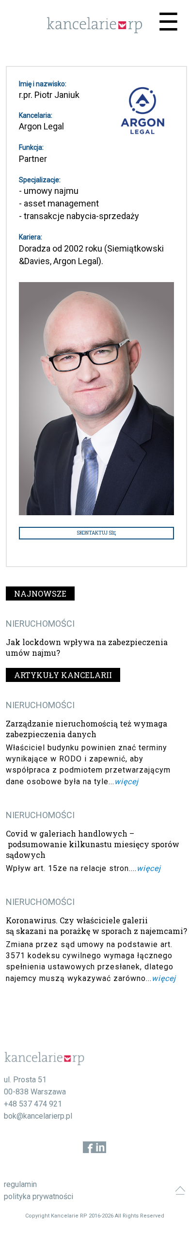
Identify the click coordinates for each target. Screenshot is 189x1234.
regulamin (20, 1184)
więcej (126, 781)
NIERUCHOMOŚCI (40, 623)
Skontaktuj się (96, 533)
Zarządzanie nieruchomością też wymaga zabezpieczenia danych (86, 728)
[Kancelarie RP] (94, 30)
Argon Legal (41, 126)
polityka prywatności (38, 1196)
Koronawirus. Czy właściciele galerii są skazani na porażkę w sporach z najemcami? (96, 925)
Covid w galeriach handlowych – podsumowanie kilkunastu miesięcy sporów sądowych (92, 844)
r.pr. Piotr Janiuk (49, 95)
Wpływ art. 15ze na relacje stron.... (71, 868)
